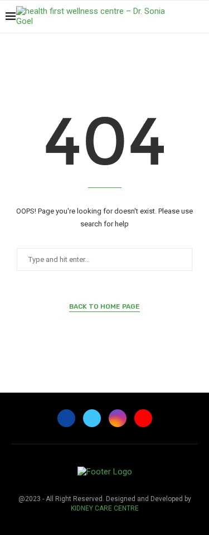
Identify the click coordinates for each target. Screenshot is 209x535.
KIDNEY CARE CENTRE (105, 508)
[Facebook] (146, 48)
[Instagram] (169, 48)
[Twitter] (157, 48)
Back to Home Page (104, 306)
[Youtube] (181, 48)
